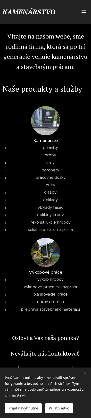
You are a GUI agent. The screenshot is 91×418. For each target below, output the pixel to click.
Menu (84, 12)
